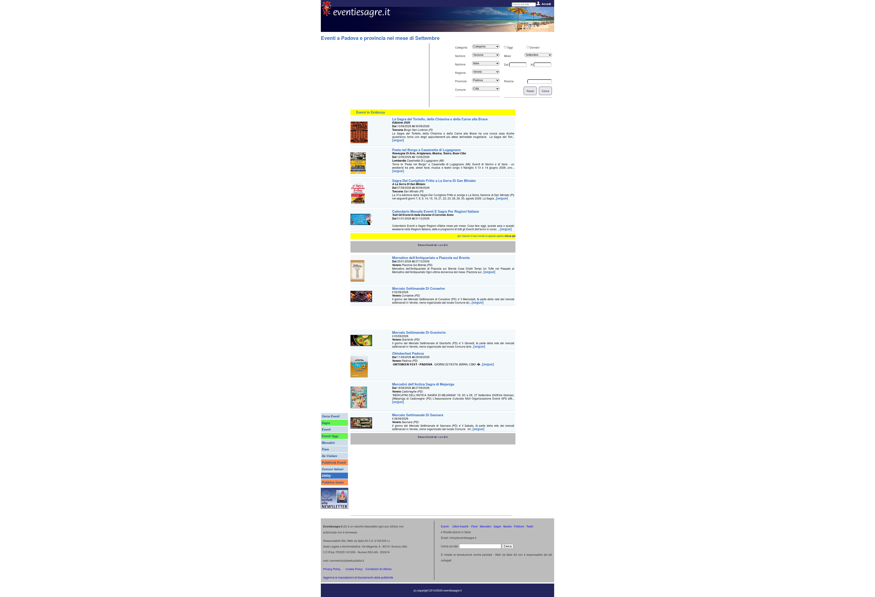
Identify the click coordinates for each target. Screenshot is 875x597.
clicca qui (509, 236)
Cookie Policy (354, 569)
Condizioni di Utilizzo (378, 569)
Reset (530, 91)
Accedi (546, 4)
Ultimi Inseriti (460, 526)
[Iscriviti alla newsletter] (334, 507)
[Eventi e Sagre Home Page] (326, 15)
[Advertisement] (389, 75)
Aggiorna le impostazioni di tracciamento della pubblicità (358, 577)
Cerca (545, 91)
